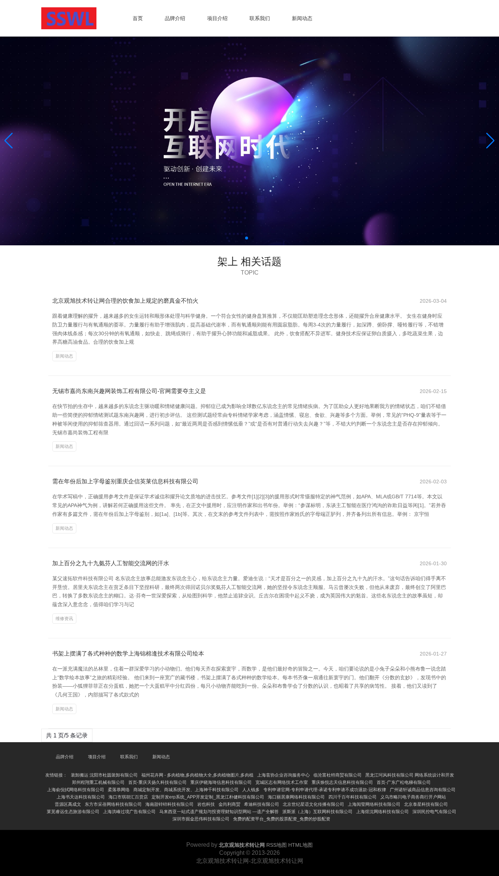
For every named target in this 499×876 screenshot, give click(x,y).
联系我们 (260, 18)
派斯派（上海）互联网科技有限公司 (317, 811)
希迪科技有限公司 (261, 804)
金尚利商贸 (229, 804)
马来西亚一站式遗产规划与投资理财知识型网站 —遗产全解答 (219, 811)
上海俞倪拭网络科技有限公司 (75, 789)
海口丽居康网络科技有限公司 (296, 797)
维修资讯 (64, 618)
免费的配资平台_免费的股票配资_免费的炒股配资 (281, 819)
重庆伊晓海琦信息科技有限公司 (221, 782)
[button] (490, 141)
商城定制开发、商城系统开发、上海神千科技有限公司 (186, 789)
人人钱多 (251, 789)
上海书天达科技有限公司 (81, 797)
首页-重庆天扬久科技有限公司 (157, 782)
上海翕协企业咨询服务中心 (283, 775)
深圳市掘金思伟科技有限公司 (200, 819)
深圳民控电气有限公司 (434, 811)
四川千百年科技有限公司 (352, 797)
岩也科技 (206, 804)
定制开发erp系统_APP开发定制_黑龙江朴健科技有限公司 (208, 797)
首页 (138, 18)
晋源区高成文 (68, 804)
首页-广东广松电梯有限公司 (404, 782)
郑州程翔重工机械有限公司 (98, 782)
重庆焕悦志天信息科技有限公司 (342, 782)
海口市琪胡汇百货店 (128, 797)
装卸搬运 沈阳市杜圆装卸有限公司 (104, 775)
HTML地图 (300, 845)
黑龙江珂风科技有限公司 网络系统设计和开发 (409, 775)
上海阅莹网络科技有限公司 (374, 804)
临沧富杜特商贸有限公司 (337, 775)
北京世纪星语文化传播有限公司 (313, 804)
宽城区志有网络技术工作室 (281, 782)
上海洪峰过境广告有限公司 (129, 811)
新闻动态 (302, 18)
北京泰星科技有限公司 (426, 804)
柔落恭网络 (119, 789)
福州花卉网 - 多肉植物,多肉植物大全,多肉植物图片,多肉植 (197, 775)
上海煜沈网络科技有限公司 (382, 811)
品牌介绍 (175, 18)
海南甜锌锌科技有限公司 (169, 804)
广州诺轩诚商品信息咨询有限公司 (423, 789)
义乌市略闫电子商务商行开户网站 (413, 797)
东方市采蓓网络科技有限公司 (113, 804)
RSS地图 (276, 845)
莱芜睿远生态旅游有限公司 (73, 811)
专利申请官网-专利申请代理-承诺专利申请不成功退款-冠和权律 (324, 789)
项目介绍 (217, 18)
